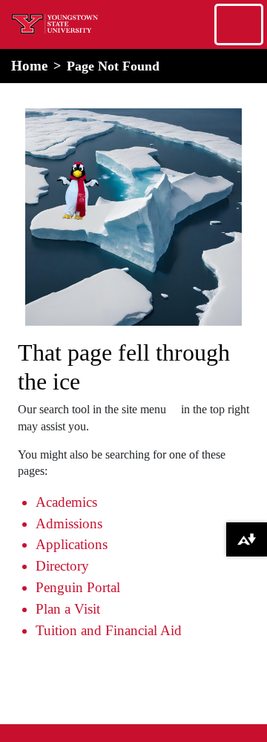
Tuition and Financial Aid (109, 630)
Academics (66, 502)
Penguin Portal (78, 587)
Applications (72, 544)
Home (29, 65)
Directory (62, 566)
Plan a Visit (68, 609)
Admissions (69, 523)
